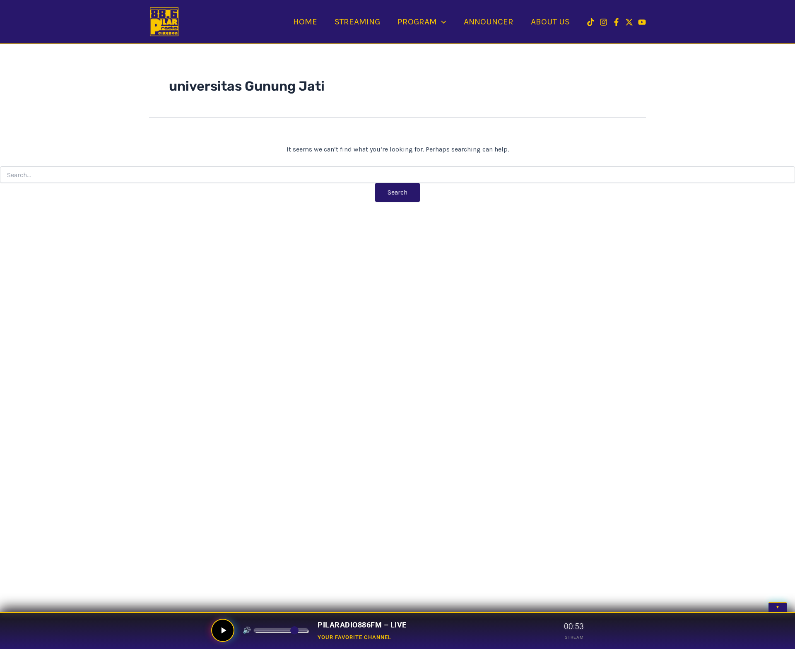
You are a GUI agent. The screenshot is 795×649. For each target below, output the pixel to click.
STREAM (574, 637)
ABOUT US (550, 21)
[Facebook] (616, 22)
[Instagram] (603, 22)
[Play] (222, 630)
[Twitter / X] (629, 22)
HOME (305, 21)
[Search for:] (397, 175)
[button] (441, 21)
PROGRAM (417, 21)
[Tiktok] (591, 22)
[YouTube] (642, 22)
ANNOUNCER (488, 21)
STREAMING (357, 21)
